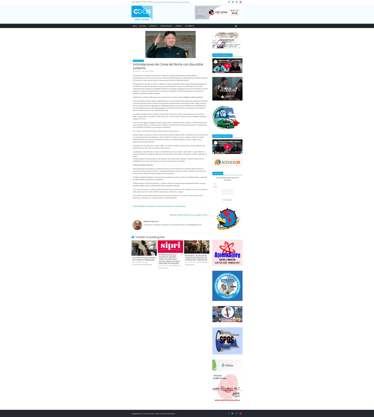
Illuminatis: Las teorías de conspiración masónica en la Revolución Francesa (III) (196, 257)
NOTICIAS (142, 26)
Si (215, 184)
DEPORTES (152, 26)
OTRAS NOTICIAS (166, 26)
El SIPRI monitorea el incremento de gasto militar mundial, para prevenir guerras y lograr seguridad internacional (169, 259)
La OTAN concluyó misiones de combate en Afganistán (144, 258)
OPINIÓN (178, 26)
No (216, 187)
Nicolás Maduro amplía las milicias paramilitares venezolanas (158, 206)
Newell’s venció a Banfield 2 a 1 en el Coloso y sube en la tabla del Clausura (177, 2)
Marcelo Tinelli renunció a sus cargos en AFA (189, 215)
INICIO (135, 26)
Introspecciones (138, 61)
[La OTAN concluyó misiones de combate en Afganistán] (144, 241)
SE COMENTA (189, 26)
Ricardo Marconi (149, 71)
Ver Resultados (227, 200)
